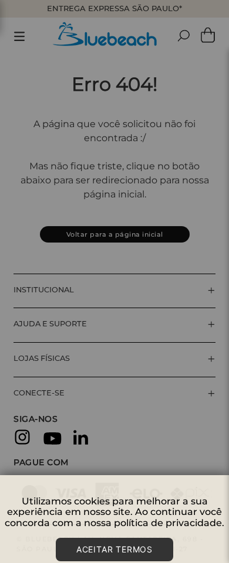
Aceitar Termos (114, 549)
